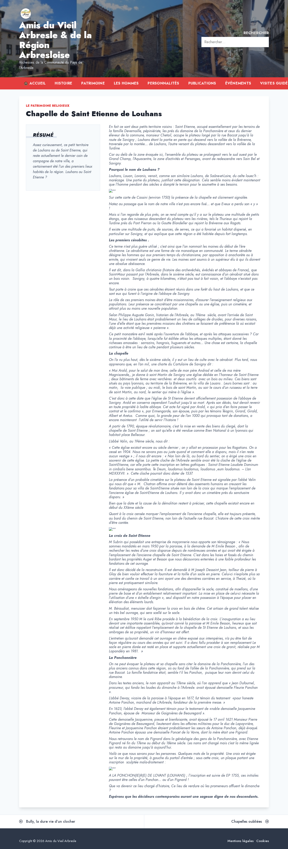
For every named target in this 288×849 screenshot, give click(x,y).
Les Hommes (126, 83)
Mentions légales (240, 841)
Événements (238, 83)
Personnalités (163, 83)
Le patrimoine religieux (47, 105)
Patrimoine (93, 83)
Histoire (63, 83)
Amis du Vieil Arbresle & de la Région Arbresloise (55, 40)
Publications (202, 83)
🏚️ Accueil (35, 83)
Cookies (262, 841)
